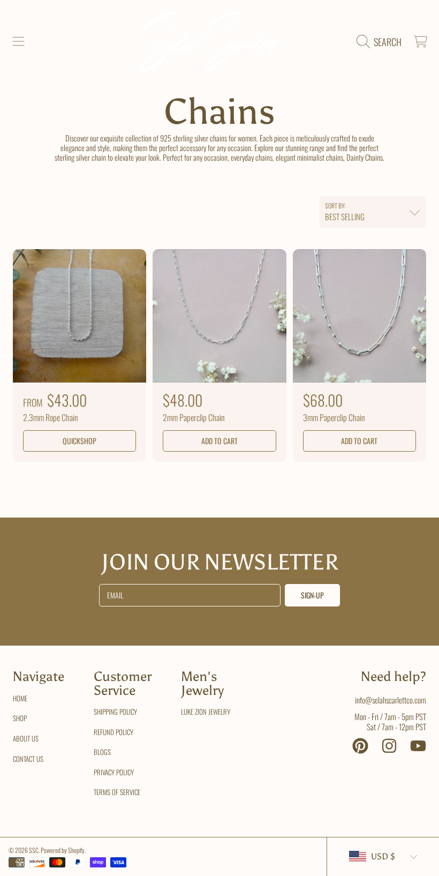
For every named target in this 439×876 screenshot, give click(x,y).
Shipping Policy (115, 711)
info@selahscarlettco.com (390, 700)
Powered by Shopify (63, 850)
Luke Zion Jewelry (205, 711)
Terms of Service (117, 792)
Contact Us (28, 758)
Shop (20, 718)
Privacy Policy (114, 772)
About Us (26, 738)
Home (20, 698)
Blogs (102, 751)
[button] (19, 42)
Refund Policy (113, 732)
